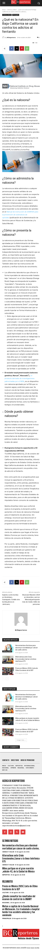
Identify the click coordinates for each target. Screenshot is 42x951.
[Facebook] (11, 48)
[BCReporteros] (3, 37)
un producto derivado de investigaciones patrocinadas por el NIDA (19, 378)
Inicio (4, 10)
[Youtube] (22, 832)
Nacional (6, 902)
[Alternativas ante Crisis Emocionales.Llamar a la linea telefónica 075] (8, 660)
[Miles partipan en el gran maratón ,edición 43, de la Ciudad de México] (8, 721)
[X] (16, 48)
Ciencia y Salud (11, 10)
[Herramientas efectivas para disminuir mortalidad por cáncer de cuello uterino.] (8, 648)
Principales (15, 15)
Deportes (6, 875)
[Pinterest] (22, 48)
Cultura (5, 674)
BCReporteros (11, 37)
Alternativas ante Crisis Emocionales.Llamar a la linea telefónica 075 (25, 659)
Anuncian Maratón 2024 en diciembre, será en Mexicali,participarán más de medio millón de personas (31, 599)
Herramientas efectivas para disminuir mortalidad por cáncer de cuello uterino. (26, 648)
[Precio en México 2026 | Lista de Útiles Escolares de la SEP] (8, 671)
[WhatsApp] (27, 48)
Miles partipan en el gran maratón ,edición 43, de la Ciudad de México (18, 870)
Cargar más (20, 740)
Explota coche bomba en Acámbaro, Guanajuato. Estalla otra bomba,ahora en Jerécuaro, (11, 599)
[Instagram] (10, 832)
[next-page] (7, 678)
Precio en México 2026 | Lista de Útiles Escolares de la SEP (20, 888)
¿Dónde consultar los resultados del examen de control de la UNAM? (18, 898)
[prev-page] (3, 678)
